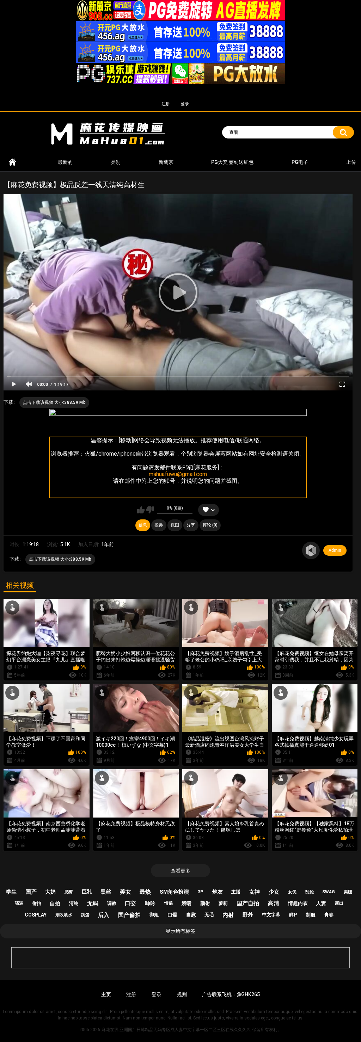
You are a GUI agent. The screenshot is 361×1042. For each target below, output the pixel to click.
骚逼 (19, 903)
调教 (111, 903)
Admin (335, 550)
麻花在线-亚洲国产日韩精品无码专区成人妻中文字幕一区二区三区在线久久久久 (12, 162)
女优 (292, 891)
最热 (145, 891)
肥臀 (69, 891)
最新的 (65, 162)
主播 (235, 891)
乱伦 (309, 891)
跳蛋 (85, 914)
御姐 (154, 914)
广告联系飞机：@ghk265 (231, 994)
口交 (130, 903)
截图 (175, 525)
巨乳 (87, 891)
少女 (274, 892)
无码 (92, 903)
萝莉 (223, 903)
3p (200, 891)
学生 (11, 892)
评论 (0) (210, 525)
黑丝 (105, 892)
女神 (254, 892)
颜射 (205, 903)
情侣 (168, 903)
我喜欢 (141, 509)
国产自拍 (248, 903)
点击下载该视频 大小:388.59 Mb (54, 402)
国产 (31, 891)
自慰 (191, 915)
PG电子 (300, 162)
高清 (273, 903)
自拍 (55, 903)
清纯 (73, 903)
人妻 (321, 903)
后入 (103, 915)
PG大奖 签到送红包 (232, 162)
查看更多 (180, 871)
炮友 (217, 892)
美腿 (348, 891)
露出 (339, 903)
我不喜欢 (150, 509)
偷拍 (36, 903)
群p (293, 915)
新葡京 (166, 162)
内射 (228, 915)
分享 (190, 525)
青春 (329, 914)
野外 (248, 915)
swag (328, 891)
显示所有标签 (180, 931)
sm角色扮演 (174, 892)
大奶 (50, 892)
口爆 (172, 915)
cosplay (36, 915)
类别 (116, 162)
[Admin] (311, 550)
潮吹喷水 (63, 914)
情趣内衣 (298, 903)
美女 (125, 891)
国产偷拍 (129, 915)
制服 (311, 915)
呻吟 (150, 903)
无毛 (209, 914)
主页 (106, 994)
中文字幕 (271, 914)
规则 (182, 994)
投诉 (158, 525)
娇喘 (186, 903)
